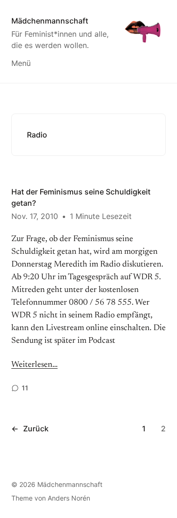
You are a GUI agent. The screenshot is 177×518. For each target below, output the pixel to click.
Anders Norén (69, 498)
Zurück (30, 428)
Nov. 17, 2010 (34, 216)
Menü (21, 63)
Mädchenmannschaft (49, 20)
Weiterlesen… (34, 365)
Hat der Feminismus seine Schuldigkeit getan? (81, 197)
